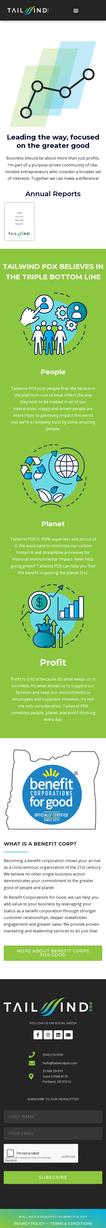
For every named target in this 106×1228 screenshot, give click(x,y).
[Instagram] (48, 1034)
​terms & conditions (70, 1223)
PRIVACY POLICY (29, 1223)
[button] (76, 10)
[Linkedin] (58, 1034)
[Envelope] (68, 1034)
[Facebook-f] (38, 1034)
